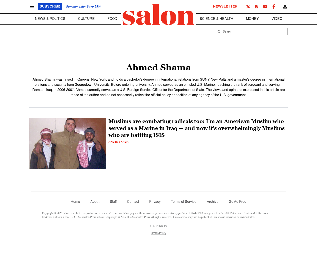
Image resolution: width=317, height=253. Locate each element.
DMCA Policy (158, 233)
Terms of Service (183, 202)
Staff (113, 202)
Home (75, 202)
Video (276, 19)
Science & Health (216, 19)
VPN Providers (158, 226)
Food (112, 19)
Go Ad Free (237, 202)
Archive (212, 202)
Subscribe (50, 6)
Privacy (155, 202)
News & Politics (50, 19)
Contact (133, 202)
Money (252, 19)
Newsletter (225, 6)
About (94, 202)
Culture (86, 19)
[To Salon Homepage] (158, 14)
